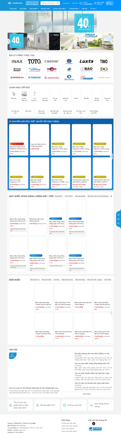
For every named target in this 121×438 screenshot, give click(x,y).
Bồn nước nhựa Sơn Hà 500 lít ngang (83, 333)
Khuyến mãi (45, 8)
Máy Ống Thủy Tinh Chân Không (98, 196)
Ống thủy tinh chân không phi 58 (36, 220)
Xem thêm (107, 279)
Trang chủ (66, 3)
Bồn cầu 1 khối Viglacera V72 (15, 181)
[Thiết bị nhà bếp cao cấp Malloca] (104, 77)
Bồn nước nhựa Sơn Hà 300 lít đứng (83, 303)
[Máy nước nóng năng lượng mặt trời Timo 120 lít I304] (18, 246)
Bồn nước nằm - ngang (95, 279)
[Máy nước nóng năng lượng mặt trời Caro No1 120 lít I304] (57, 246)
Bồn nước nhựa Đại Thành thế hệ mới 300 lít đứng (102, 303)
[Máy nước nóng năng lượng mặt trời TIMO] (101, 223)
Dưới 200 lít (58, 196)
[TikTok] (93, 423)
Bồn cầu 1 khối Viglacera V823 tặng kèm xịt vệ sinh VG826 (101, 148)
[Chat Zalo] (118, 223)
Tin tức (92, 8)
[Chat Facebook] (118, 219)
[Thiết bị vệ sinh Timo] (104, 61)
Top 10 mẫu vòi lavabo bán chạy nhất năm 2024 (92, 383)
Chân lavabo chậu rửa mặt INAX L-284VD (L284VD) (81, 181)
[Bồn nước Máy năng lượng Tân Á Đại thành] (34, 69)
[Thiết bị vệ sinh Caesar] (52, 61)
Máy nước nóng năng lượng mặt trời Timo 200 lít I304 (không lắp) (76, 259)
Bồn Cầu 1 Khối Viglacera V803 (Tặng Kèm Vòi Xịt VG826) (81, 148)
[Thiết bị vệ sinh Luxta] (87, 61)
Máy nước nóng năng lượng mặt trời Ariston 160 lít (18, 220)
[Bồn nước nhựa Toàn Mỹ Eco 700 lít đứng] (102, 321)
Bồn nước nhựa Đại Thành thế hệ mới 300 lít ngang (43, 303)
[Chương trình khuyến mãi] (60, 26)
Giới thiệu (75, 3)
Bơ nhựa (56, 279)
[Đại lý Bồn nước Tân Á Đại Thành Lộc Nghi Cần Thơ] (21, 326)
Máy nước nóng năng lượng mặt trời (31, 196)
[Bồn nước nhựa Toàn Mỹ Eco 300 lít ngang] (63, 292)
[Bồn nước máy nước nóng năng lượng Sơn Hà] (17, 77)
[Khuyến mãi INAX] (34, 41)
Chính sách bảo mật (68, 423)
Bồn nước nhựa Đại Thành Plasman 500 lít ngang (42, 333)
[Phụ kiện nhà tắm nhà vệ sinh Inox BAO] (87, 69)
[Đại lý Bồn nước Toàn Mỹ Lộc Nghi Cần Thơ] (21, 301)
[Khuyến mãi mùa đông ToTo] (87, 41)
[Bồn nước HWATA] (52, 69)
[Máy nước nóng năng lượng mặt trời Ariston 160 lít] (18, 209)
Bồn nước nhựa (46, 279)
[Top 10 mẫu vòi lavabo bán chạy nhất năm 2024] (67, 386)
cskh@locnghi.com (18, 430)
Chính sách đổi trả (67, 428)
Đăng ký (99, 4)
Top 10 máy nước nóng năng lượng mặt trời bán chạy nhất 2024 (92, 363)
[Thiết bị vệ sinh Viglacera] (69, 61)
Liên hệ (84, 8)
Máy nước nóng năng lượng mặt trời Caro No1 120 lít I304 (56, 257)
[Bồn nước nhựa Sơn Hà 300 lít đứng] (83, 292)
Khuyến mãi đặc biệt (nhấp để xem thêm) (35, 121)
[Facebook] (89, 423)
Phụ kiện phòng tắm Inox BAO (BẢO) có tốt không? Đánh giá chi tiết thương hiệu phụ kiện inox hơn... (93, 353)
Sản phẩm (33, 8)
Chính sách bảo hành (69, 431)
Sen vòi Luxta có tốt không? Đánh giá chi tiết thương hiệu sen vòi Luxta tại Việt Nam (33, 388)
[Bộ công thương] (95, 429)
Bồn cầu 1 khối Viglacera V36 (36, 181)
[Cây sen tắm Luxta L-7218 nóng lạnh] (39, 134)
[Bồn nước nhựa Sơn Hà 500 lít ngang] (83, 321)
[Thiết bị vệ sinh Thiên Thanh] (69, 77)
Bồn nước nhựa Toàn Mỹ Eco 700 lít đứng (102, 333)
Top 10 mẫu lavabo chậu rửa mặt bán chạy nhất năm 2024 (92, 373)
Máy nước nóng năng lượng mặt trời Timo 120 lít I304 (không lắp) (56, 223)
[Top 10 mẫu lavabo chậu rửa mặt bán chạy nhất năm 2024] (67, 376)
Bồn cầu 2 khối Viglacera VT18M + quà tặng (60, 181)
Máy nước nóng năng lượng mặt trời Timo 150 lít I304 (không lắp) (76, 223)
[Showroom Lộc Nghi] (16, 3)
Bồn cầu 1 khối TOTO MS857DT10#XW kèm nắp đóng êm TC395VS (18, 148)
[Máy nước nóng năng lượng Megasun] (87, 77)
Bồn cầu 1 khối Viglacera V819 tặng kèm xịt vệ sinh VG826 (60, 148)
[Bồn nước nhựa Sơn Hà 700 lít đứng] (63, 321)
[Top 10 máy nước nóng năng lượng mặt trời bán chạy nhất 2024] (67, 366)
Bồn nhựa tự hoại (67, 279)
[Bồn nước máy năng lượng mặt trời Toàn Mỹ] (34, 77)
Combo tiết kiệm (59, 8)
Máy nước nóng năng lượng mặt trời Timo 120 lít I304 (17, 257)
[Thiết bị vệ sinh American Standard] (17, 69)
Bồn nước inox (35, 279)
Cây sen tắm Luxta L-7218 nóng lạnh (39, 145)
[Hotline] (118, 215)
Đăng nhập (100, 2)
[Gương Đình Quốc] (104, 69)
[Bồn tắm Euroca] (69, 69)
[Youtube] (97, 423)
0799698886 (18, 432)
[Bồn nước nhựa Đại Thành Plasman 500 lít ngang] (43, 321)
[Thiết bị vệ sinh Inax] (17, 61)
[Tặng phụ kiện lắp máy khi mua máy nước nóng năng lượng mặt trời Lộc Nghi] (101, 249)
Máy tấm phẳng (80, 196)
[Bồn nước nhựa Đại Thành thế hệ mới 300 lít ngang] (43, 292)
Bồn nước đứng (80, 279)
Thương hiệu (73, 8)
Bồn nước (15, 279)
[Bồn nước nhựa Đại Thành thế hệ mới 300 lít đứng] (102, 292)
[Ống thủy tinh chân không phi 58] (37, 209)
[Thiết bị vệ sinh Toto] (34, 61)
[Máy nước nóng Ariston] (52, 77)
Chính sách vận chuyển (69, 426)
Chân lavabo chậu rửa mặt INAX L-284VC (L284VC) (101, 181)
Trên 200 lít (68, 196)
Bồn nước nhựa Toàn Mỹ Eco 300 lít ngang (62, 303)
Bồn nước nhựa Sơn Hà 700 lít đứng (63, 333)
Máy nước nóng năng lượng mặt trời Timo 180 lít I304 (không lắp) (37, 259)
